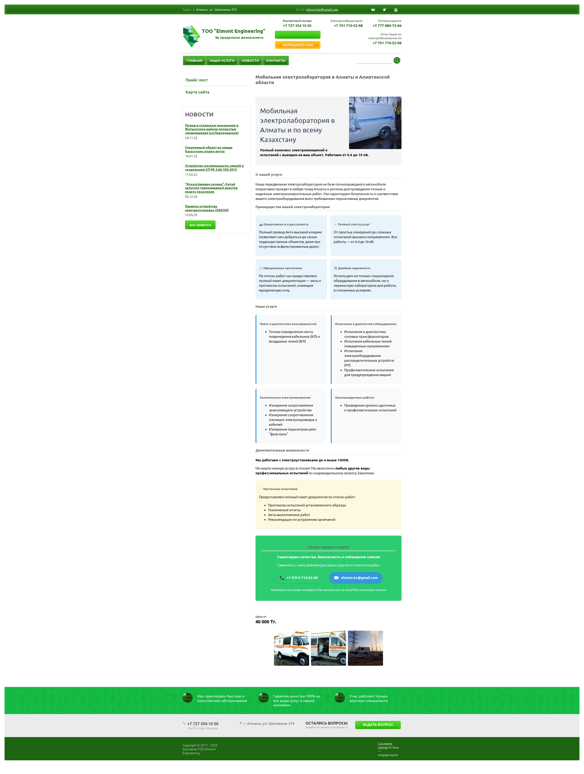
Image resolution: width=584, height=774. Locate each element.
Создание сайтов (385, 745)
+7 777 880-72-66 (387, 25)
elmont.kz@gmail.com (322, 9)
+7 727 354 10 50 (297, 25)
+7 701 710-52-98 (348, 25)
